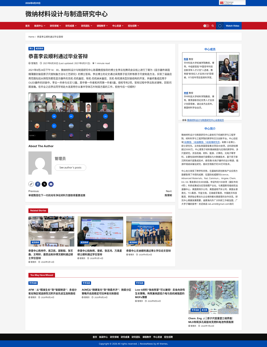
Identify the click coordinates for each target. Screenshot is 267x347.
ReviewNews (146, 343)
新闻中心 (38, 25)
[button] (31, 184)
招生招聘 (132, 25)
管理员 (34, 63)
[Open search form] (213, 26)
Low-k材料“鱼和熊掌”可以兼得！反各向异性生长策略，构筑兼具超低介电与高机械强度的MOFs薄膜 (160, 293)
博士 (31, 48)
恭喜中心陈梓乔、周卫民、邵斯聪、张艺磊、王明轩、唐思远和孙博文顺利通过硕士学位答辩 (50, 254)
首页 (27, 25)
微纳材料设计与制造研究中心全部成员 (205, 120)
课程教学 (101, 25)
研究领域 (54, 25)
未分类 (204, 310)
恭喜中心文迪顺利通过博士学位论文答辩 (148, 250)
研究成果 (70, 25)
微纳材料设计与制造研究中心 (66, 14)
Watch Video (232, 25)
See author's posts (70, 167)
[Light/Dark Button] (206, 25)
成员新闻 (39, 48)
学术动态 (33, 283)
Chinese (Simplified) (226, 3)
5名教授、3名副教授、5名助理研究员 (202, 142)
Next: (168, 193)
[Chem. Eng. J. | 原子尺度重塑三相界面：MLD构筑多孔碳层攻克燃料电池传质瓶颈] (213, 297)
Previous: (56, 193)
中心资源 (116, 25)
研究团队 (85, 25)
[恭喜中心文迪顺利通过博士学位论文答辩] (149, 231)
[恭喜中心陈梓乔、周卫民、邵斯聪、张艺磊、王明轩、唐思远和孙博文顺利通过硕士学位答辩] (51, 231)
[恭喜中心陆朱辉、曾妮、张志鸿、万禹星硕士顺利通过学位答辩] (100, 231)
